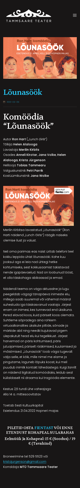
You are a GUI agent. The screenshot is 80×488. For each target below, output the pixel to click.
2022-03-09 (13, 102)
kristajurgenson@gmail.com (24, 461)
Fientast (43, 427)
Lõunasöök (22, 92)
